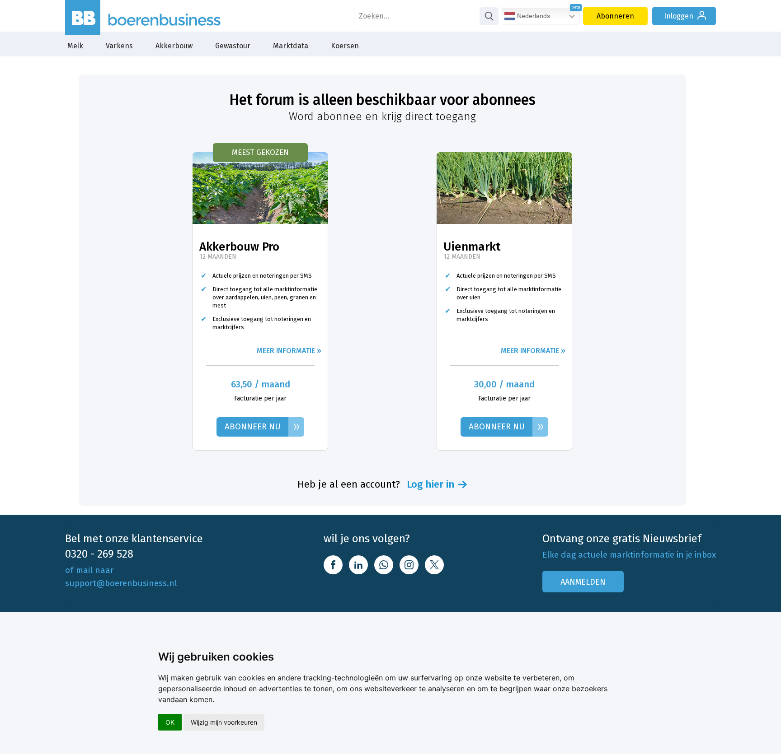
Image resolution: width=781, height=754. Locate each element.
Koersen (345, 46)
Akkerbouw (174, 46)
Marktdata (290, 46)
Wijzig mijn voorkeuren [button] (224, 722)
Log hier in (431, 484)
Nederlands (532, 15)
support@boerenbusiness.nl (121, 583)
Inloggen (678, 16)
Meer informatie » (289, 350)
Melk (75, 46)
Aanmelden (583, 582)
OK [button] (169, 722)
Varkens (119, 46)
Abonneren (615, 16)
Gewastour (232, 46)
